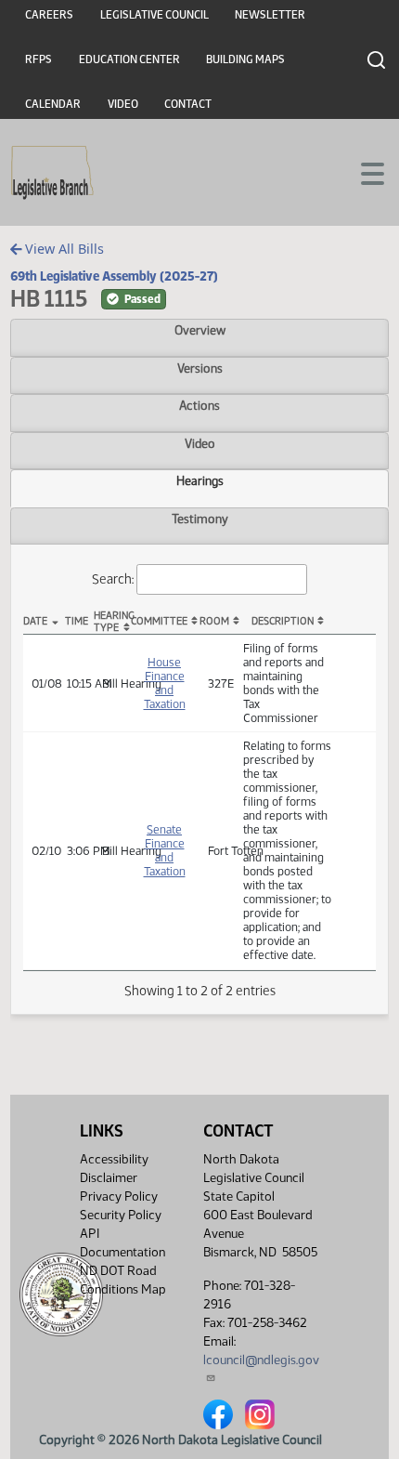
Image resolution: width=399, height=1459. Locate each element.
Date (35, 621)
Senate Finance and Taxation (165, 850)
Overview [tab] (199, 329)
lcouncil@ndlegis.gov (261, 1360)
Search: (113, 579)
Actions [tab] (199, 405)
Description (282, 621)
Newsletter (270, 14)
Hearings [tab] (200, 480)
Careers (49, 14)
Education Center (129, 59)
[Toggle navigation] (363, 172)
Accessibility (114, 1159)
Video (123, 104)
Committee (159, 621)
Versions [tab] (200, 368)
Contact (188, 104)
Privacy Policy (119, 1196)
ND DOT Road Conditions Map (123, 1280)
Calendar (53, 104)
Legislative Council (154, 14)
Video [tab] (200, 443)
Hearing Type (111, 622)
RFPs (38, 59)
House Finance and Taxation (165, 683)
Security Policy (120, 1215)
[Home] (52, 173)
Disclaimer (108, 1178)
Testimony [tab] (200, 518)
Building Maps (245, 59)
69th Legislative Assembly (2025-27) (114, 276)
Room (214, 621)
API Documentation (122, 1243)
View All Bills (62, 248)
